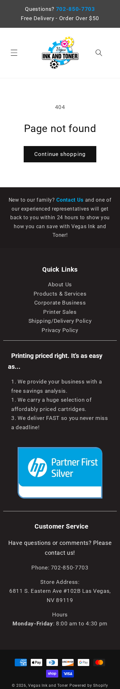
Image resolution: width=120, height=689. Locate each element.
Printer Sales (60, 312)
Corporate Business (60, 303)
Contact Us (70, 200)
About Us (60, 285)
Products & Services (60, 294)
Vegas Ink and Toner (48, 685)
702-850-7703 (75, 9)
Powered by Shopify (88, 685)
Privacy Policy (60, 330)
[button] (14, 52)
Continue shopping (60, 154)
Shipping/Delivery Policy (60, 321)
